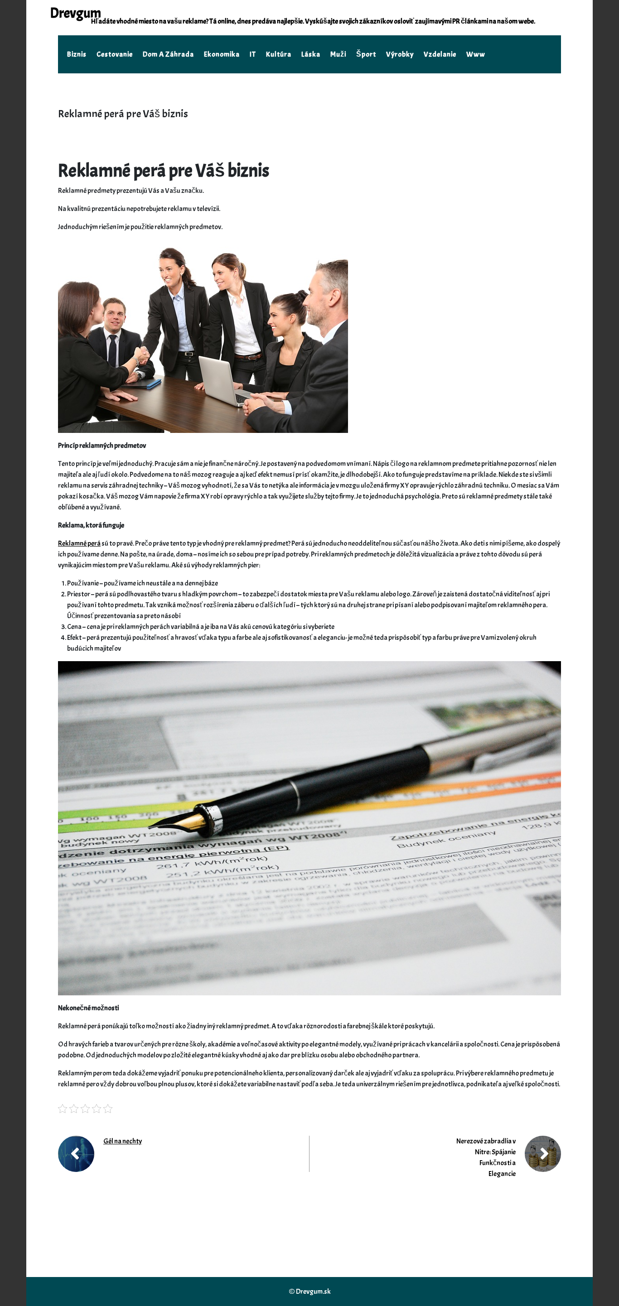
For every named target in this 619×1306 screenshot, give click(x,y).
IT (253, 54)
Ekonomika (222, 54)
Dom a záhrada (168, 54)
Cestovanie (115, 54)
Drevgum (75, 13)
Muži (338, 54)
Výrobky (400, 54)
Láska (310, 54)
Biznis (77, 54)
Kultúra (278, 54)
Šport (366, 54)
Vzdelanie (440, 54)
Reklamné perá (79, 543)
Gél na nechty (122, 1141)
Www (475, 54)
